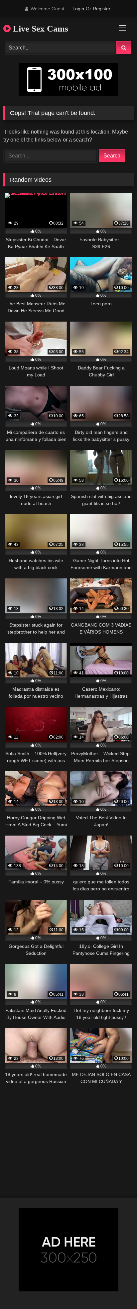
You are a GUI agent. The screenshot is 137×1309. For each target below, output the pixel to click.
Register (101, 8)
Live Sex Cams (39, 29)
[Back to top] (116, 1289)
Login (78, 8)
